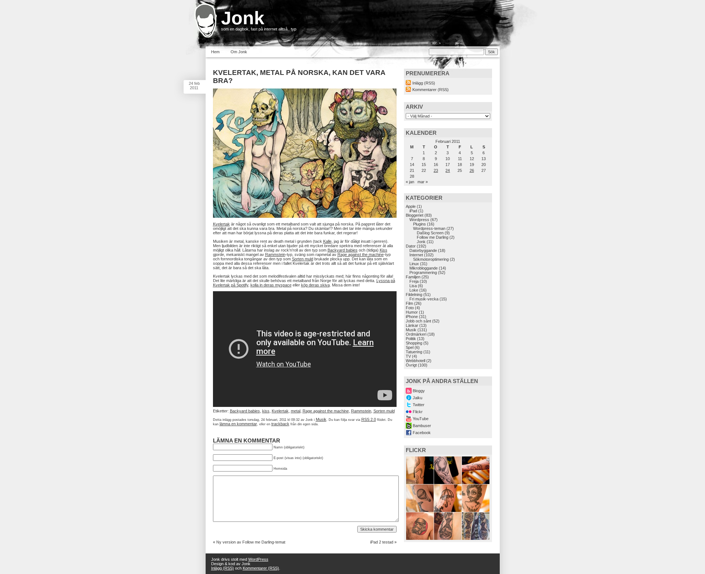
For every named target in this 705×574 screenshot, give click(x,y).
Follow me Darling (432, 237)
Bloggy (419, 391)
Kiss (383, 250)
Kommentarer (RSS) (430, 89)
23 (436, 170)
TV (408, 356)
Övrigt (411, 365)
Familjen (413, 277)
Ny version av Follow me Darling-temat (250, 542)
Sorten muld (302, 259)
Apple (411, 206)
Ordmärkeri (416, 334)
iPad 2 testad (381, 542)
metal (295, 411)
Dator (411, 246)
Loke (413, 290)
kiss (266, 411)
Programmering (423, 272)
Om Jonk (239, 52)
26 (472, 170)
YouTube (421, 418)
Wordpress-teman (429, 228)
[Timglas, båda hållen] (475, 538)
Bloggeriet (414, 215)
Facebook (422, 432)
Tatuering (414, 352)
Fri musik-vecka (423, 299)
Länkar (412, 325)
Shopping (414, 343)
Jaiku (417, 398)
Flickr (418, 411)
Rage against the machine (360, 254)
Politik (411, 338)
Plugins (419, 224)
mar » (422, 182)
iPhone (412, 316)
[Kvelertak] (305, 216)
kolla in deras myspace (271, 285)
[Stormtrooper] (420, 538)
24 (447, 170)
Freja (414, 281)
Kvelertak (221, 224)
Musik (321, 419)
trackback (280, 424)
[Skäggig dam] (475, 510)
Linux (414, 263)
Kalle (327, 241)
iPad (413, 211)
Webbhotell (415, 360)
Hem (215, 52)
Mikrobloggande (423, 268)
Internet (416, 255)
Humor (412, 312)
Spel (409, 347)
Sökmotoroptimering (431, 259)
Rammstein (275, 254)
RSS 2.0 (368, 419)
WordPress (258, 559)
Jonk (242, 18)
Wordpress (419, 219)
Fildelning (414, 294)
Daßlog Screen (430, 233)
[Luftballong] (420, 510)
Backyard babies (343, 250)
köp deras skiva (315, 285)
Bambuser (422, 425)
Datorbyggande (423, 250)
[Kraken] (420, 482)
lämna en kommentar (238, 424)
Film (409, 303)
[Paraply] (448, 510)
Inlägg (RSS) (423, 83)
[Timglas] (448, 538)
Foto (410, 308)
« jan (410, 182)
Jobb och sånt (418, 321)
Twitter (418, 404)
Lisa (413, 286)
